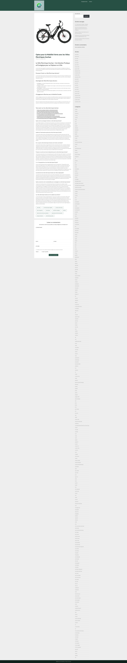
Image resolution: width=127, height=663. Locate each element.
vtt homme (76, 641)
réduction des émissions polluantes (43, 213)
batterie (76, 152)
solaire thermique (78, 462)
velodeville (77, 589)
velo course (77, 534)
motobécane (77, 359)
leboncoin (76, 310)
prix (75, 411)
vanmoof (76, 517)
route (76, 437)
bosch (76, 164)
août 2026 (76, 54)
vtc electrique (77, 626)
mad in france (77, 316)
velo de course (77, 536)
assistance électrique (59, 207)
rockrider (76, 431)
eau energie (77, 228)
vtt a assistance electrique (79, 630)
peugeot (76, 394)
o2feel (76, 374)
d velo (76, 214)
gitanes (76, 263)
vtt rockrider (77, 643)
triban (76, 497)
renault (76, 427)
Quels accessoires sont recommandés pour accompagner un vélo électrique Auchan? (51, 117)
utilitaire (76, 515)
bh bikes (76, 160)
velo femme (77, 550)
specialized (77, 466)
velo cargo (77, 532)
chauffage (76, 179)
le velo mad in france (78, 306)
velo (75, 524)
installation (77, 283)
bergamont (77, 156)
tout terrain (77, 491)
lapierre (76, 302)
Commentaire (39, 227)
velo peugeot (77, 563)
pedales (76, 386)
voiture (76, 616)
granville (76, 269)
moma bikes (77, 347)
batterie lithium (77, 154)
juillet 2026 (77, 56)
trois (76, 505)
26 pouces (76, 113)
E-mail (55, 241)
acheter (76, 125)
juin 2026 (76, 58)
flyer (76, 244)
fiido (75, 242)
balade (76, 150)
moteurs (76, 353)
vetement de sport (78, 608)
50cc (76, 121)
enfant (76, 236)
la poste (76, 298)
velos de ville (77, 595)
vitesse (76, 614)
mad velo (76, 320)
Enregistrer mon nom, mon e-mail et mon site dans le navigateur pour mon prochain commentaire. (50, 249)
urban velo (76, 511)
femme (76, 240)
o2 (75, 372)
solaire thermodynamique (79, 464)
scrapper (76, 454)
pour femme (77, 409)
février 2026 (77, 66)
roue (76, 433)
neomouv (76, 370)
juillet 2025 (77, 81)
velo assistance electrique (79, 530)
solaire (76, 458)
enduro (76, 234)
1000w (76, 109)
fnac (75, 246)
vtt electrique (77, 632)
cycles (76, 205)
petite (76, 390)
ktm (75, 296)
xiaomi (76, 653)
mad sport (76, 318)
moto (76, 355)
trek (75, 495)
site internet (77, 456)
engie (76, 238)
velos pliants (77, 602)
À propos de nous (84, 1)
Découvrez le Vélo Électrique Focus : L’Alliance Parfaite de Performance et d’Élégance (81, 28)
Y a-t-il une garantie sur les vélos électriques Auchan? (46, 114)
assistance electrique (78, 142)
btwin (76, 166)
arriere (76, 140)
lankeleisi (76, 300)
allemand (76, 127)
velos (76, 591)
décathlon (76, 220)
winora (76, 651)
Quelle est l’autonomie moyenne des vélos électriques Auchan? (47, 111)
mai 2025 (76, 85)
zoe (75, 657)
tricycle (76, 499)
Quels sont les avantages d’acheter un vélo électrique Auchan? (47, 110)
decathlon (76, 218)
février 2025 (77, 91)
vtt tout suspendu (78, 647)
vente (76, 604)
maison (76, 322)
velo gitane (77, 554)
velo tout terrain (77, 577)
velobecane (77, 587)
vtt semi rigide (77, 645)
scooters (76, 450)
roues (76, 435)
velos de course (77, 593)
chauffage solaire (78, 181)
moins (76, 343)
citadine (76, 191)
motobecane (77, 357)
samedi (76, 439)
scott (76, 452)
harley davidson (77, 275)
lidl (75, 312)
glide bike (76, 265)
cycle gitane (77, 201)
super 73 (76, 476)
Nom (37, 241)
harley (76, 273)
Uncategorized (77, 507)
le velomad (77, 308)
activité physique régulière (47, 207)
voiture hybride (77, 620)
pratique (64, 210)
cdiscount (76, 175)
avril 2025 (76, 87)
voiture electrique (78, 618)
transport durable (40, 215)
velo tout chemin (77, 575)
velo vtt (76, 585)
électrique (76, 232)
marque (76, 324)
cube (76, 197)
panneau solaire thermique (79, 382)
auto (76, 146)
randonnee (77, 423)
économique (48, 210)
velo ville (76, 581)
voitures (76, 622)
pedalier (76, 388)
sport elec (76, 472)
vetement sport (77, 610)
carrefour (76, 173)
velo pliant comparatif (78, 569)
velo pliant (76, 567)
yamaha (76, 655)
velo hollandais (77, 556)
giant (76, 259)
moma (76, 345)
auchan (76, 144)
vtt (75, 628)
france (76, 253)
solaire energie (77, 460)
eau (75, 226)
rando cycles (77, 419)
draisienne (76, 222)
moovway (76, 349)
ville (75, 612)
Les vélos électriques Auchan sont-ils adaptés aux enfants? (47, 118)
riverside (76, 429)
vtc (75, 624)
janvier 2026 (77, 68)
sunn (76, 474)
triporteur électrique (78, 503)
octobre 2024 (77, 99)
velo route (76, 573)
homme (76, 279)
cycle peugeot (77, 203)
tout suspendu (77, 489)
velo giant (76, 552)
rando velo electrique (78, 421)
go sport (76, 267)
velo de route (77, 538)
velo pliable (77, 565)
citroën (76, 193)
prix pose (76, 413)
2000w (76, 111)
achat (76, 123)
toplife (76, 485)
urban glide (77, 509)
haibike (76, 271)
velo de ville (77, 540)
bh (75, 158)
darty (76, 216)
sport (76, 468)
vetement (76, 606)
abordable (38, 207)
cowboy (76, 195)
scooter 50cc (77, 448)
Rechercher (77, 13)
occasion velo (77, 376)
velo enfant (77, 548)
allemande (76, 129)
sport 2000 (77, 470)
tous (75, 487)
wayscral (76, 649)
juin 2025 (76, 83)
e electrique (77, 224)
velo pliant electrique (78, 571)
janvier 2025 (77, 93)
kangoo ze (76, 294)
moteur (76, 351)
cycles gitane (77, 207)
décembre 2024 (77, 95)
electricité (76, 230)
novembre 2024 (77, 97)
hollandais (76, 277)
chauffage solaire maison (79, 183)
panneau (76, 380)
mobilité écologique (56, 210)
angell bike (77, 136)
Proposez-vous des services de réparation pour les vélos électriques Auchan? (50, 113)
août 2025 (76, 79)
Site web (37, 246)
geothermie (77, 257)
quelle (76, 417)
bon (75, 162)
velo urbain (77, 579)
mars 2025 (77, 89)
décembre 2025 (77, 70)
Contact (90, 1)
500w (76, 119)
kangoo (76, 292)
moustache (77, 361)
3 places (76, 117)
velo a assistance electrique (79, 526)
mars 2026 (77, 64)
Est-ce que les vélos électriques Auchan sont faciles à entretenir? (48, 112)
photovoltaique (77, 398)
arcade (76, 138)
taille (76, 478)
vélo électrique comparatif (79, 546)
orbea (76, 378)
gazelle (76, 255)
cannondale (77, 168)
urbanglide (77, 513)
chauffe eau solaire (78, 187)
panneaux (76, 384)
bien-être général (40, 210)
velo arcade (77, 528)
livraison (76, 314)
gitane (76, 261)
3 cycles (76, 115)
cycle (76, 199)
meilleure (76, 333)
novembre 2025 (77, 72)
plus (75, 400)
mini (75, 339)
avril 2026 (76, 62)
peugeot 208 (77, 396)
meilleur (76, 331)
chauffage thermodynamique (79, 185)
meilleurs (76, 335)
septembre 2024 (77, 101)
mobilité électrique (78, 341)
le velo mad (77, 304)
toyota (76, 493)
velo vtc (76, 583)
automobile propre (78, 148)
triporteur (76, 501)
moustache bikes (77, 363)
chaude (76, 177)
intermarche (77, 285)
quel (75, 415)
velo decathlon (77, 542)
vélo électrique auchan (49, 215)
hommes (76, 281)
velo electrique (77, 544)
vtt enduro (76, 634)
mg (75, 337)
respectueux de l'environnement (57, 213)
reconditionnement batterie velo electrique (82, 425)
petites (76, 392)
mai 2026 (76, 60)
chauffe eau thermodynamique (80, 189)
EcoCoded (69, 661)
